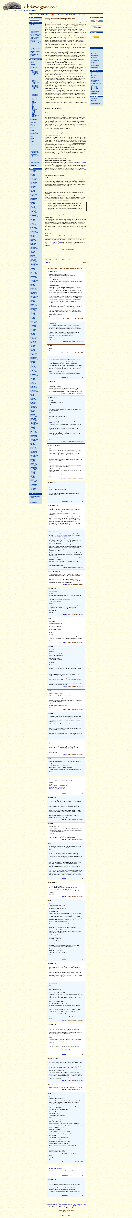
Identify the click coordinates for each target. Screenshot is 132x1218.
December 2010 (33, 419)
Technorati (58, 259)
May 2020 (32, 269)
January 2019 (33, 291)
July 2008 (32, 457)
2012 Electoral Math (36, 79)
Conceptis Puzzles (95, 98)
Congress (32, 64)
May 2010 (32, 428)
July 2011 (32, 410)
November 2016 (33, 325)
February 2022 (33, 242)
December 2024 (33, 196)
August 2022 (33, 234)
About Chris (44, 14)
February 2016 (33, 337)
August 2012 (33, 393)
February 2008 (33, 464)
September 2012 (34, 391)
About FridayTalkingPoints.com (60, 1207)
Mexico (33, 108)
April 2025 (32, 191)
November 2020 (33, 261)
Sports (31, 142)
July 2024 (32, 203)
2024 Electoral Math (36, 92)
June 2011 (32, 411)
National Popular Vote (96, 83)
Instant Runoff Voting (95, 78)
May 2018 (32, 301)
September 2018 (34, 296)
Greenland (34, 102)
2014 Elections (35, 80)
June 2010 (32, 427)
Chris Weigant (53, 323)
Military (32, 130)
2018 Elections (35, 85)
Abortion (33, 156)
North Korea (34, 109)
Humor (31, 124)
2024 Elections (35, 91)
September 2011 (34, 407)
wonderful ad (71, 91)
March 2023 (33, 224)
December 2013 (33, 371)
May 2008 (32, 460)
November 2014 (33, 357)
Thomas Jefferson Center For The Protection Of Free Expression (95, 88)
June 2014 (32, 363)
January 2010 (33, 434)
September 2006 (34, 487)
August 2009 (33, 440)
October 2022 (33, 231)
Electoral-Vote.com (95, 53)
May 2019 (32, 285)
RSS (84, 14)
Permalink (48, 262)
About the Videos (73, 1206)
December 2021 (33, 244)
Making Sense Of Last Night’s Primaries (35, 49)
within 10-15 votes (67, 85)
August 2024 (33, 202)
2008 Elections (35, 72)
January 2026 (33, 179)
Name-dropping (33, 132)
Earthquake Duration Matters (34, 52)
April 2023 (32, 223)
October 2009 (33, 438)
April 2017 (32, 318)
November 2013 (33, 373)
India (33, 103)
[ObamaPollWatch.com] (96, 28)
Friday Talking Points (34, 118)
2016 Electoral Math (36, 83)
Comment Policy (49, 1206)
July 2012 (32, 394)
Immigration (33, 125)
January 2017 (33, 322)
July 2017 (32, 314)
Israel (33, 106)
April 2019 (32, 287)
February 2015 (33, 353)
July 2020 (32, 267)
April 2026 (32, 175)
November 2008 (33, 452)
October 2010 (33, 422)
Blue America (94, 75)
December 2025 (33, 181)
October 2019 (33, 279)
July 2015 (32, 346)
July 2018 (32, 298)
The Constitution (34, 151)
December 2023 (33, 212)
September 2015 (34, 344)
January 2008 (33, 465)
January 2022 (33, 243)
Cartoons (32, 62)
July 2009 (32, 442)
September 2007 (34, 471)
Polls (31, 136)
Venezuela (34, 116)
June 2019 (32, 284)
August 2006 (33, 488)
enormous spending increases (79, 143)
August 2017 (33, 313)
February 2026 (33, 178)
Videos (31, 164)
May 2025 (32, 190)
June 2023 (32, 220)
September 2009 (34, 439)
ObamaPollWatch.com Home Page (80, 1204)
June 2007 (32, 475)
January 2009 (33, 449)
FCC (33, 148)
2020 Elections (35, 86)
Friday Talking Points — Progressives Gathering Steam (35, 25)
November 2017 (33, 309)
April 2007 (32, 477)
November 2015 (33, 341)
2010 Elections (35, 76)
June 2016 (32, 332)
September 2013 (34, 375)
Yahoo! (71, 259)
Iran (32, 104)
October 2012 (33, 390)
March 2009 (33, 447)
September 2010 (34, 423)
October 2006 (33, 485)
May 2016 (32, 333)
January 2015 (33, 354)
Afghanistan (34, 98)
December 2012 (33, 387)
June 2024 (32, 204)
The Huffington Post (69, 249)
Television (32, 146)
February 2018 (33, 305)
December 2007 (33, 467)
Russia (33, 112)
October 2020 (33, 263)
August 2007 (33, 472)
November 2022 (33, 230)
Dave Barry (93, 100)
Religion (33, 160)
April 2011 (32, 414)
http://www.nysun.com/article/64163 (57, 1168)
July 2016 (32, 330)
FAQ (79, 14)
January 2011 (33, 418)
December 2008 (33, 451)
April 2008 (32, 461)
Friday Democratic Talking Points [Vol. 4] (61, 19)
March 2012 (33, 399)
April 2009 (32, 446)
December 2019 (33, 276)
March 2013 (33, 383)
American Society (34, 61)
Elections (32, 70)
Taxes (31, 144)
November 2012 (33, 389)
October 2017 (33, 310)
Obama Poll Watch (34, 133)
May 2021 (32, 253)
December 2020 (33, 260)
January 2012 (33, 402)
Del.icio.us (65, 259)
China (33, 100)
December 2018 (33, 292)
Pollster (93, 58)
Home (31, 14)
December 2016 (33, 324)
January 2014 (33, 370)
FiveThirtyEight (94, 55)
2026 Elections (35, 94)
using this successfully (66, 137)
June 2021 (32, 252)
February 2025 (33, 194)
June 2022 (32, 236)
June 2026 (32, 173)
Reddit (52, 259)
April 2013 (32, 382)
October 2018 (33, 295)
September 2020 (34, 264)
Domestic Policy (34, 67)
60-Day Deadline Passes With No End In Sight (35, 35)
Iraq (32, 105)
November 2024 (33, 198)
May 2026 (32, 174)
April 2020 (32, 271)
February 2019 (33, 289)
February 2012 (33, 400)
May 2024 (32, 206)
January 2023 (33, 227)
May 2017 (32, 317)
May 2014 (32, 365)
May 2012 (32, 397)
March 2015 (33, 351)
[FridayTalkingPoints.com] (96, 22)
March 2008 (33, 463)
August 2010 (33, 424)
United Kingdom (35, 115)
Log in (37, 14)
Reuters (93, 62)
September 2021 (34, 248)
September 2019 (34, 280)
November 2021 (33, 246)
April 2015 (32, 350)
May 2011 (32, 412)
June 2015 (32, 348)
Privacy (32, 139)
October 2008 (33, 453)
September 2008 (34, 455)
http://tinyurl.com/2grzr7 (64, 536)
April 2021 (32, 255)
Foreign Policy (33, 97)
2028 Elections (35, 95)
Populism (32, 138)
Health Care (33, 122)
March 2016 (33, 336)
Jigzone (93, 102)
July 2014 (32, 362)
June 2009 (32, 443)
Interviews (32, 128)
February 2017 (33, 321)
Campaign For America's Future (57, 93)
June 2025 (32, 189)
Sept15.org (93, 85)
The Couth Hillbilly (95, 65)
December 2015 (33, 340)
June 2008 (32, 459)
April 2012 (32, 398)
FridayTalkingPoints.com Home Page (65, 1204)
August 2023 (33, 218)
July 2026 (32, 171)
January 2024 (33, 211)
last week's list (56, 90)
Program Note (33, 29)
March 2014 (33, 367)
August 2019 (33, 281)
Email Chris (61, 14)
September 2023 (34, 216)
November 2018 (33, 293)
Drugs (33, 157)
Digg (47, 259)
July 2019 (32, 283)
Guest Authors (33, 119)
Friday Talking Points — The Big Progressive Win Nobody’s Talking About (35, 41)
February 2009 (33, 448)
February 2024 (33, 210)
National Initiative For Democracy (95, 81)
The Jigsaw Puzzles (95, 103)
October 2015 (33, 342)
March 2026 (33, 177)
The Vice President (34, 162)
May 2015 (32, 349)
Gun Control (33, 121)
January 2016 (33, 338)
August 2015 (33, 345)
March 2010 (33, 431)
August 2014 (33, 361)
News (33, 149)
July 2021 (32, 251)
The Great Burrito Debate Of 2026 (34, 45)
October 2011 (33, 406)
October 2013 (33, 374)
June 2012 (32, 395)
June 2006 (32, 491)
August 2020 (33, 265)
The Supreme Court (34, 155)
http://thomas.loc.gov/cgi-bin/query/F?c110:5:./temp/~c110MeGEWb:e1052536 (58, 788)
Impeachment (33, 127)
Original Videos (33, 502)
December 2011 (33, 403)
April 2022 (32, 239)
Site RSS (79, 1205)
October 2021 (33, 247)
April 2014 (32, 366)
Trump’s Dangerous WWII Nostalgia (34, 38)
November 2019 (33, 277)
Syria (33, 113)
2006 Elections (35, 71)
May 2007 (32, 476)
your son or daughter (56, 242)
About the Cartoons (64, 1206)
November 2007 (33, 468)
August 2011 (33, 408)
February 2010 (33, 432)
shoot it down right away (80, 162)
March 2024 (33, 208)
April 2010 (32, 430)
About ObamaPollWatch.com (72, 1207)
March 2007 (33, 479)
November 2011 (33, 404)
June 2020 (32, 268)
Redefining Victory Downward (34, 55)
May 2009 (32, 444)
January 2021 (33, 259)
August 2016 (33, 329)
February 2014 (33, 369)
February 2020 (33, 273)
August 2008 (33, 456)
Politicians (32, 135)
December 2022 (33, 228)
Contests (32, 65)
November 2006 (33, 484)
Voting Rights (33, 165)
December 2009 (33, 435)
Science (32, 141)
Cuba (33, 101)
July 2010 (32, 426)
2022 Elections (35, 89)
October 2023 (33, 215)
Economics (32, 68)
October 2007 (33, 469)
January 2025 (33, 195)
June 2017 (32, 316)
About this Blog (70, 1205)
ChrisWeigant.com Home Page (51, 1204)
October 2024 (33, 199)
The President (33, 154)
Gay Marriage (35, 159)
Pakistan (33, 110)
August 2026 (33, 170)
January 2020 (33, 275)
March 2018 (33, 304)
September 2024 (34, 200)
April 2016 (32, 334)
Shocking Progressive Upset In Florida (35, 32)
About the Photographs (82, 1206)
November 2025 (33, 182)
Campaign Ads (35, 147)
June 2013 (32, 379)
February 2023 (33, 226)
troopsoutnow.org (95, 91)
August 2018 (33, 297)
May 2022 (32, 238)
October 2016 (33, 326)
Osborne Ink (94, 57)
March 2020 (33, 272)
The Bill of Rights (35, 152)
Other (33, 150)
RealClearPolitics (95, 60)
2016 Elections (35, 81)
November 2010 (33, 420)
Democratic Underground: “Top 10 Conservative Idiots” (96, 51)
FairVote (93, 77)
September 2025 (34, 185)
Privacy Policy (56, 1206)
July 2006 (32, 489)
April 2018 (32, 302)
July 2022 (32, 235)
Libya (33, 107)
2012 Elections (35, 77)
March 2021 (33, 256)
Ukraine (33, 114)
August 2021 (33, 249)
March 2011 (33, 415)
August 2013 (33, 377)
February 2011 (33, 416)
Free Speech (34, 158)
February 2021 (33, 257)
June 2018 (32, 300)
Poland (33, 111)
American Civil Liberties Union (96, 73)
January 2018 (33, 306)
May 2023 (32, 222)
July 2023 (32, 219)
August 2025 (33, 186)
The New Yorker (94, 67)
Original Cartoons (34, 500)
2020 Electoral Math (36, 88)
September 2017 (34, 312)
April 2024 (32, 207)
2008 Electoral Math (36, 74)
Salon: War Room (95, 64)
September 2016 (34, 328)
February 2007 (33, 480)
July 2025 (32, 187)
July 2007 (32, 473)
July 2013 (32, 378)
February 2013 (33, 385)
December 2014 (33, 355)
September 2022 (34, 232)
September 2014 (34, 359)
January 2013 (33, 386)
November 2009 (33, 436)
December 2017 (33, 308)
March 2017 (33, 320)
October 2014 (33, 358)
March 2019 (33, 288)
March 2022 (33, 240)
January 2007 (33, 481)
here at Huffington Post (58, 197)
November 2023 (33, 214)
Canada (33, 99)
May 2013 (32, 381)
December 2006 (33, 483)
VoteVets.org (94, 93)
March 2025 (33, 193)
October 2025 (33, 183)
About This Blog (70, 14)
